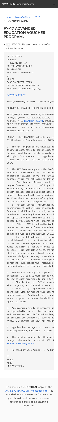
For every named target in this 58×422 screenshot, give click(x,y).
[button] (54, 4)
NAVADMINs (22, 17)
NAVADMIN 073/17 (16, 95)
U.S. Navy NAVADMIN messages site (26, 390)
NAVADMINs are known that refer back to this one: (27, 46)
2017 (37, 17)
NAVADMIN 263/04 (33, 121)
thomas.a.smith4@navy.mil (22, 343)
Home (7, 17)
